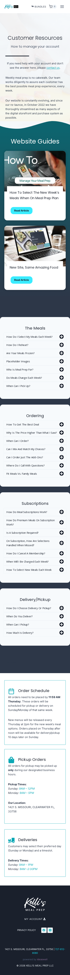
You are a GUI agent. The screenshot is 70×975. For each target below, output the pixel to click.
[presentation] (35, 171)
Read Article (23, 211)
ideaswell (42, 959)
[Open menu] (62, 6)
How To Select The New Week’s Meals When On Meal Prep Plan (34, 195)
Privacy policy (26, 930)
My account (33, 919)
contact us (53, 67)
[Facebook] (44, 930)
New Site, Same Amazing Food (34, 267)
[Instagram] (50, 930)
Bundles (40, 6)
